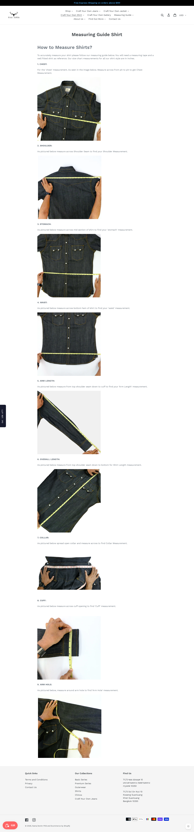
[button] (125, 19)
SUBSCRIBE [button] (113, 48)
